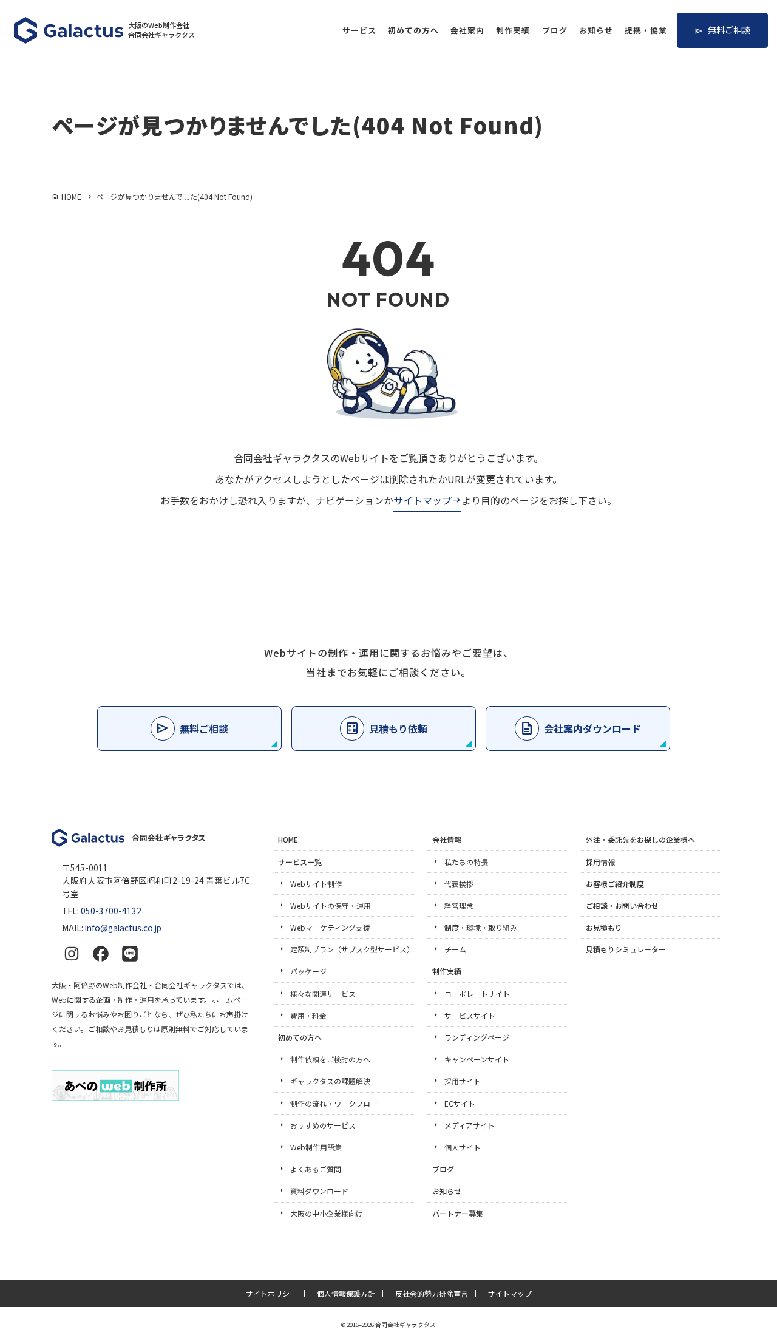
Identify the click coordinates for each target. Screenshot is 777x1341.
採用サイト (462, 1081)
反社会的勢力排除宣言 (431, 1293)
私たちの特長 (466, 862)
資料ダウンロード (319, 1191)
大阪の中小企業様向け (326, 1213)
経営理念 (458, 905)
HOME (288, 839)
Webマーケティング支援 (330, 927)
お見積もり (604, 927)
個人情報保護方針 (346, 1293)
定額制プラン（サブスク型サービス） (352, 949)
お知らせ (596, 30)
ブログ (555, 30)
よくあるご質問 (315, 1169)
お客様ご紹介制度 (615, 883)
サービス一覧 (300, 862)
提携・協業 (646, 30)
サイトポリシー (271, 1293)
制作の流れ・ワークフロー (334, 1103)
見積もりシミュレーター (626, 949)
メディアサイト (469, 1125)
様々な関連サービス (323, 993)
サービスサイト (469, 1015)
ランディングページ (476, 1037)
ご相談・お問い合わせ (622, 905)
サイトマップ (422, 500)
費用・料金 (308, 1015)
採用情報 (600, 862)
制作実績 (513, 30)
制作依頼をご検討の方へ (330, 1059)
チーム (455, 949)
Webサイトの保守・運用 (330, 905)
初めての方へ (413, 30)
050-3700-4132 (111, 911)
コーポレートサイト (477, 993)
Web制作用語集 (316, 1147)
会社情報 (446, 839)
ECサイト (459, 1103)
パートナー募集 (457, 1213)
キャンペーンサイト (476, 1059)
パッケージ (308, 971)
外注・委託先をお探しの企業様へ (640, 839)
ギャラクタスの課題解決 (330, 1081)
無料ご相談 (729, 30)
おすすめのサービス (323, 1125)
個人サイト (462, 1147)
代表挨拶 (458, 883)
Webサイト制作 (316, 883)
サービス (359, 30)
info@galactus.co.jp (123, 928)
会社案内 (467, 30)
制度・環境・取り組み (480, 927)
